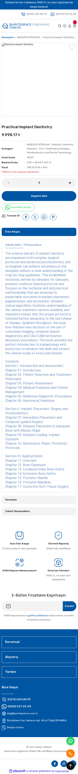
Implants (32, 148)
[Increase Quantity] (72, 183)
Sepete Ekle (39, 195)
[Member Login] (69, 26)
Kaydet (69, 606)
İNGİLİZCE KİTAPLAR (38, 144)
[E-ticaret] (38, 771)
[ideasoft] (17, 771)
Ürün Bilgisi (12, 231)
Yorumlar (11, 499)
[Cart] (74, 26)
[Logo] (26, 25)
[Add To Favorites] (72, 47)
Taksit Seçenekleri (17, 511)
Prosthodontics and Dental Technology (49, 152)
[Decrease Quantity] (5, 183)
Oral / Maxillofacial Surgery (54, 148)
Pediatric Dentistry (62, 144)
